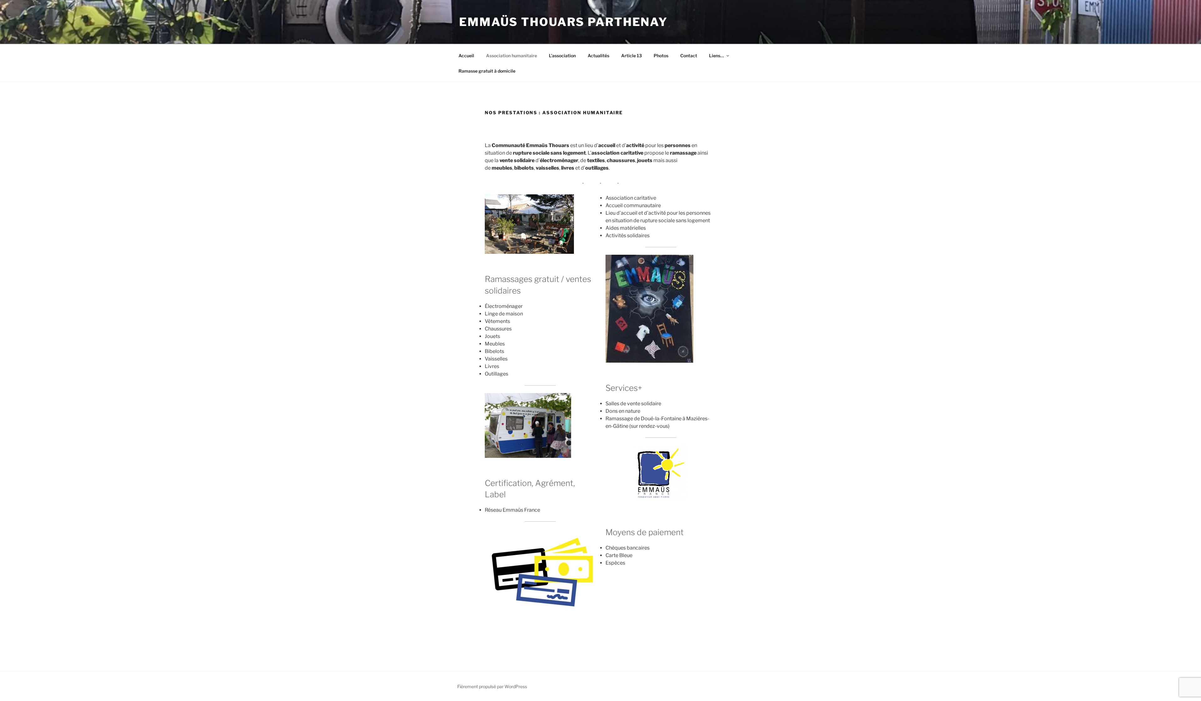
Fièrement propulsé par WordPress (492, 686)
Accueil (466, 55)
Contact (688, 55)
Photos (661, 55)
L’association (562, 55)
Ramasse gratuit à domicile (487, 71)
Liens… (716, 55)
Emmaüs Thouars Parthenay (563, 22)
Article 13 (631, 55)
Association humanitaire (511, 55)
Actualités (598, 55)
